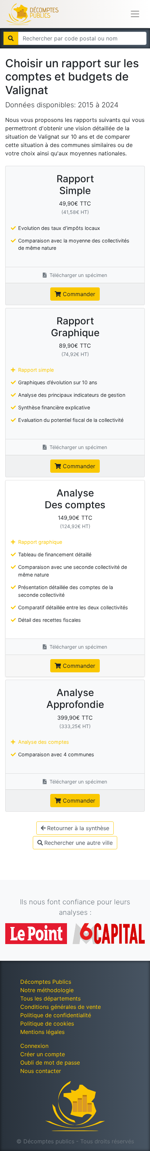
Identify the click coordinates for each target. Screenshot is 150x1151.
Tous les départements (50, 998)
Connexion (34, 1045)
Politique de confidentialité (55, 1015)
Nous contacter (40, 1070)
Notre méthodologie (47, 990)
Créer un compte (42, 1054)
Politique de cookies (47, 1023)
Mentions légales (42, 1031)
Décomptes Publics (45, 981)
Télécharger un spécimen (77, 275)
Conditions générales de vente (60, 1006)
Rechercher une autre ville (78, 842)
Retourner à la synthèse (78, 828)
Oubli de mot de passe (50, 1062)
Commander (78, 294)
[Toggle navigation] (135, 14)
